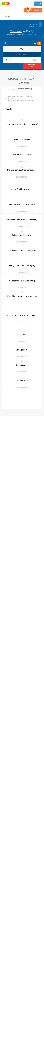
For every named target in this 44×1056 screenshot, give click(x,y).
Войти (38, 3)
